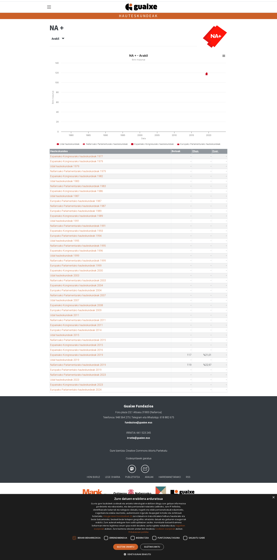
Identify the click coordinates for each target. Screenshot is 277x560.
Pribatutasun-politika (138, 532)
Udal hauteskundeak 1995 (64, 240)
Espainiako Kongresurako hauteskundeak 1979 (76, 161)
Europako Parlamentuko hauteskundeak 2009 (75, 310)
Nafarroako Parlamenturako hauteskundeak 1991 (78, 225)
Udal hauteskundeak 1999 (64, 255)
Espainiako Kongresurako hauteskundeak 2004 (76, 285)
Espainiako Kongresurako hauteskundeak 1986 (76, 191)
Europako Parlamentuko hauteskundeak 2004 (75, 290)
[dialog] (138, 527)
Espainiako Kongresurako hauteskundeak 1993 (76, 230)
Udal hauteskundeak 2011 (64, 315)
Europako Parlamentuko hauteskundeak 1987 (75, 201)
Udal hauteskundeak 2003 (64, 275)
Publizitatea (132, 477)
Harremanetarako (170, 477)
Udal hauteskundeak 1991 (64, 220)
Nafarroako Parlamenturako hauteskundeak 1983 (78, 186)
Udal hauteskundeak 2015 (64, 335)
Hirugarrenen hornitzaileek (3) (117, 516)
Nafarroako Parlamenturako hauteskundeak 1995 (78, 245)
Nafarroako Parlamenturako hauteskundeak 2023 (78, 374)
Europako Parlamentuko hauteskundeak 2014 (75, 330)
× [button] (273, 497)
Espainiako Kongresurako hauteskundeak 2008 (76, 305)
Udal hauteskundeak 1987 (64, 196)
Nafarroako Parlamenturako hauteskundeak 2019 (78, 364)
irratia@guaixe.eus (138, 437)
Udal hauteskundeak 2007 (64, 300)
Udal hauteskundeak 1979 (64, 166)
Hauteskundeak (138, 15)
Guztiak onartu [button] (125, 546)
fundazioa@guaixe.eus (138, 422)
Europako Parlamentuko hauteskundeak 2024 (75, 389)
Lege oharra (112, 477)
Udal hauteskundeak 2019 (64, 359)
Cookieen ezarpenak (165, 528)
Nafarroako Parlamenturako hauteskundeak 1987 (78, 206)
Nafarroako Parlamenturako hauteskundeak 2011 (78, 320)
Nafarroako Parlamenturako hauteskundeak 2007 (78, 295)
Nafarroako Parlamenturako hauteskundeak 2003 (78, 280)
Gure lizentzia (117, 450)
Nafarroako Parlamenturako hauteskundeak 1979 (78, 171)
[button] (138, 554)
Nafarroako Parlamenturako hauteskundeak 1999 (78, 260)
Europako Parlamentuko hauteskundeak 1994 (75, 235)
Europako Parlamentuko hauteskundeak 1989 (75, 211)
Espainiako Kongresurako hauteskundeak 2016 (76, 350)
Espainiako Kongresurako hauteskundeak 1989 (76, 215)
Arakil (57, 39)
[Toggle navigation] (49, 7)
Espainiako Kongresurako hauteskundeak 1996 (76, 250)
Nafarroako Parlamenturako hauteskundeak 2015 (78, 340)
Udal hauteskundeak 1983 (64, 181)
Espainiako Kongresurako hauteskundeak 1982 (76, 176)
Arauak (149, 477)
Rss (188, 477)
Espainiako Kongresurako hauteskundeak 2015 (76, 345)
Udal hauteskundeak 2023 (64, 379)
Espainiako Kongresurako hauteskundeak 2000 (76, 270)
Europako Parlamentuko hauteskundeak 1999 (75, 265)
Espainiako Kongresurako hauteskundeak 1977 (76, 156)
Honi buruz (93, 477)
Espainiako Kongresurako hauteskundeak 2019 (76, 354)
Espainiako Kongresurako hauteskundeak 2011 (76, 325)
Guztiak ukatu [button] (152, 546)
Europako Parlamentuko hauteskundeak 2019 (75, 369)
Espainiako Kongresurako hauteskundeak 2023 (76, 384)
